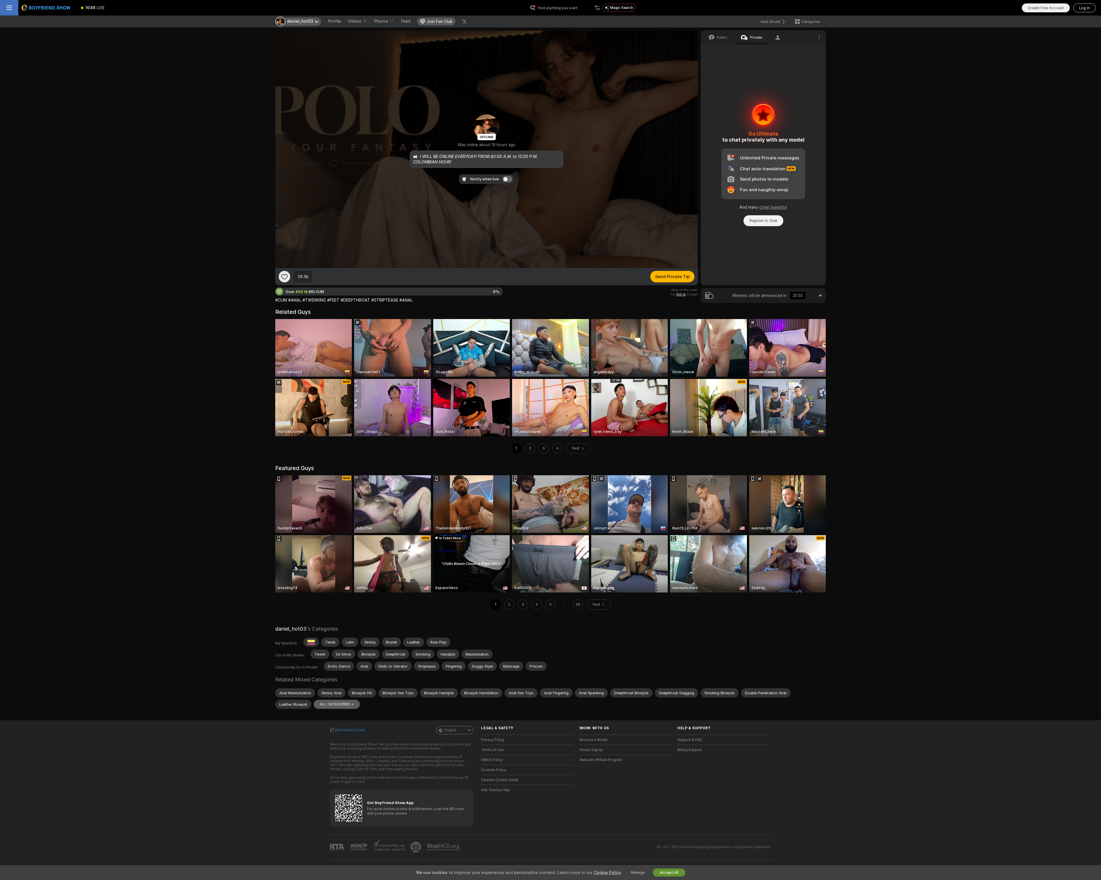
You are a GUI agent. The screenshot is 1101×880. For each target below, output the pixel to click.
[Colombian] (311, 642)
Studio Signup (591, 750)
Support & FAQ (690, 740)
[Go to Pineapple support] (416, 847)
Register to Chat (763, 220)
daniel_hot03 (291, 629)
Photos (384, 21)
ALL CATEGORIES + (337, 704)
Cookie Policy (607, 872)
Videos (357, 21)
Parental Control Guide (499, 780)
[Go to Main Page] (47, 7)
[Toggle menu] (9, 7)
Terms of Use (492, 750)
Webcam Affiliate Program (600, 760)
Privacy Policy (493, 740)
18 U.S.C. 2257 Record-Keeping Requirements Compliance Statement (713, 847)
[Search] (597, 8)
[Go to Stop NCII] (444, 847)
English (450, 730)
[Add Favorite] (284, 276)
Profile (334, 21)
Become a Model (593, 740)
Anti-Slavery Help (495, 790)
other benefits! (773, 207)
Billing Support (690, 750)
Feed (405, 21)
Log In (1084, 8)
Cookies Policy (493, 770)
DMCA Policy (492, 760)
